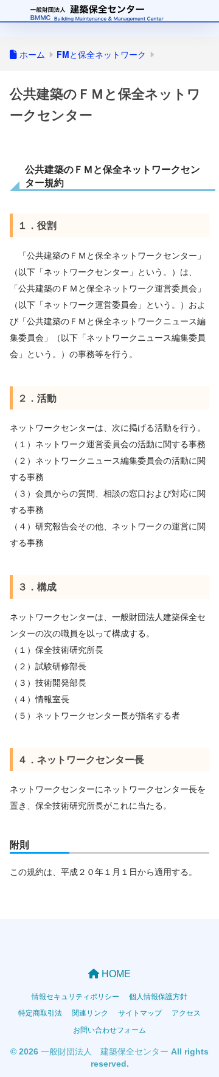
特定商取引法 (40, 1012)
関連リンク (90, 1012)
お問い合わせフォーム (109, 1029)
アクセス (186, 1012)
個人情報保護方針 (158, 996)
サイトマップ (140, 1012)
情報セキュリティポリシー (75, 996)
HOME (115, 974)
